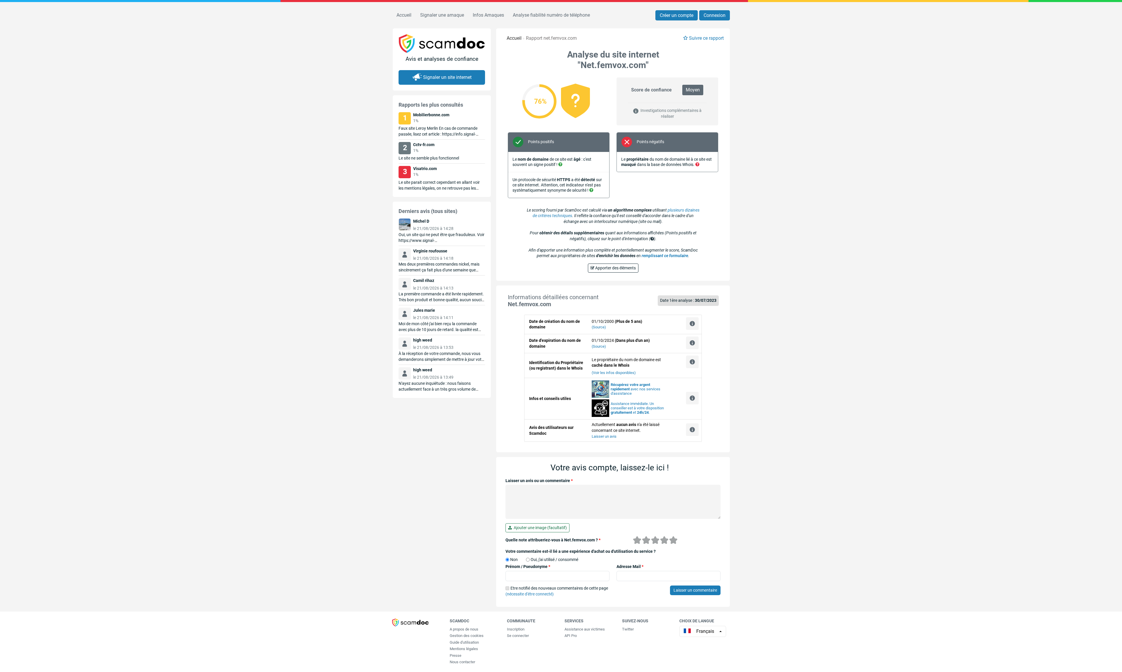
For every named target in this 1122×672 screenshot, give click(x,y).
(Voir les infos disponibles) (614, 372)
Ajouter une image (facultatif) (539, 527)
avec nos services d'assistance (635, 389)
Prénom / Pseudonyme (527, 566)
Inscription (515, 629)
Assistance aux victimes (585, 629)
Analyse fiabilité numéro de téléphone (551, 15)
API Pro (571, 635)
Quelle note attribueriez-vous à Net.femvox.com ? (552, 540)
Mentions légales (464, 649)
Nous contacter (462, 662)
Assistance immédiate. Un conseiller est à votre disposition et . (637, 408)
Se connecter (518, 635)
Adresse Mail (630, 566)
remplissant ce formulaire (665, 255)
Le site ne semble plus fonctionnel (429, 158)
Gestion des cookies (467, 635)
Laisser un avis (604, 436)
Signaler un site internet (447, 77)
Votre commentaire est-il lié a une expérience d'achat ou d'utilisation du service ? (580, 551)
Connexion (715, 15)
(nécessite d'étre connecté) (529, 594)
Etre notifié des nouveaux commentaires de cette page (556, 591)
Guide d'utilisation (464, 642)
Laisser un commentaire (695, 590)
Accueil (403, 15)
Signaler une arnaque (442, 15)
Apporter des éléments (615, 268)
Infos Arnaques (488, 15)
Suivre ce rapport (706, 38)
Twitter (628, 629)
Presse (455, 655)
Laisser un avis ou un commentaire (539, 480)
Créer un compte (676, 15)
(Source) (599, 327)
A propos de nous (464, 629)
